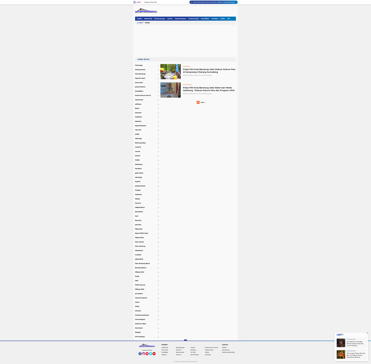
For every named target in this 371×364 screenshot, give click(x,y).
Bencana (138, 220)
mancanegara (140, 319)
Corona (137, 151)
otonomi (138, 311)
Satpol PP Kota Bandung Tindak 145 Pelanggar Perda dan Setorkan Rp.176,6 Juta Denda (214, 2)
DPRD (137, 134)
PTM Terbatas (140, 337)
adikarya (138, 104)
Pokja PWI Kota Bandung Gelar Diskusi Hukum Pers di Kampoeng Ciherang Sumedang (209, 70)
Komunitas (139, 82)
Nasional (138, 121)
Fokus (137, 302)
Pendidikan (205, 19)
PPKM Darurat (140, 285)
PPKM (137, 306)
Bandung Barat (140, 268)
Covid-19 (138, 147)
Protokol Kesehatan (142, 315)
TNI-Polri (138, 130)
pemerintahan (140, 87)
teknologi (138, 177)
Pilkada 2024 (139, 272)
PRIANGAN (139, 250)
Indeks (139, 19)
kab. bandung (140, 246)
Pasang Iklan (226, 350)
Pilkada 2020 (139, 289)
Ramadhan (139, 212)
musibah (138, 255)
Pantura (138, 203)
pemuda (138, 225)
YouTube (155, 356)
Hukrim (170, 19)
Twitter (151, 356)
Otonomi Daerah (141, 298)
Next (202, 102)
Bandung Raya (159, 19)
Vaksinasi (138, 194)
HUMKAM (138, 117)
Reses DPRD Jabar (141, 233)
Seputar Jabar (140, 78)
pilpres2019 (139, 259)
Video (141, 23)
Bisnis (137, 108)
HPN (136, 281)
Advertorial (148, 19)
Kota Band (139, 328)
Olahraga (138, 138)
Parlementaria (193, 19)
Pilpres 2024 (139, 237)
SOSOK (137, 156)
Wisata (137, 199)
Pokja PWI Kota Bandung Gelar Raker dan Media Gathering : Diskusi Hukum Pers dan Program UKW (208, 89)
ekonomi (138, 113)
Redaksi (138, 332)
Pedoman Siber (140, 324)
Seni (228, 19)
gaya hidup (139, 173)
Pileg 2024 (139, 229)
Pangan (138, 190)
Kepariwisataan (180, 19)
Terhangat (139, 65)
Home (139, 2)
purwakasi (139, 293)
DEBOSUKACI (140, 207)
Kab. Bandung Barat (142, 263)
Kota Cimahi (139, 242)
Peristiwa (214, 19)
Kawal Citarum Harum (143, 95)
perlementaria (140, 186)
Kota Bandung (140, 74)
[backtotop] (185, 341)
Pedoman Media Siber (228, 352)
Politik (222, 19)
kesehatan (139, 164)
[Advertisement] (185, 40)
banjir (137, 276)
